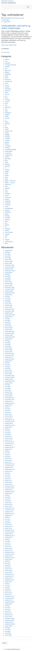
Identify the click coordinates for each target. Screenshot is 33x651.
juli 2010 (7, 605)
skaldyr (7, 199)
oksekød (7, 166)
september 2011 (10, 580)
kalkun (7, 129)
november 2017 (9, 444)
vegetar (7, 234)
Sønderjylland (9, 208)
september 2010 (10, 602)
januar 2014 (8, 528)
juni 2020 (7, 386)
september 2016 (10, 469)
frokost (7, 102)
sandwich (7, 194)
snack (6, 206)
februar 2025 (9, 283)
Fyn (6, 105)
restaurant (8, 184)
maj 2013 (7, 543)
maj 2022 (7, 344)
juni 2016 (7, 475)
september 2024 (10, 293)
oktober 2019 (9, 401)
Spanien (7, 210)
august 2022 (8, 339)
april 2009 (8, 633)
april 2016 (8, 478)
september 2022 (10, 337)
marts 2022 (8, 348)
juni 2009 (7, 629)
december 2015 (9, 486)
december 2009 (9, 618)
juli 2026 (7, 252)
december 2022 (9, 331)
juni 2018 (7, 431)
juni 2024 (7, 298)
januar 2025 (8, 285)
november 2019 (9, 399)
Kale (6, 649)
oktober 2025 (9, 269)
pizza (6, 177)
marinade (8, 146)
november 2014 (9, 510)
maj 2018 (7, 432)
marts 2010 (8, 613)
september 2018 (10, 425)
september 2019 (10, 403)
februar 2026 (9, 261)
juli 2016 (7, 473)
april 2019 (8, 412)
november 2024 (9, 289)
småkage (7, 201)
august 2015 (8, 493)
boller (2, 45)
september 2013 (10, 536)
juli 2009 (7, 628)
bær (6, 68)
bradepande (8, 81)
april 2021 (8, 368)
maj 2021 (7, 366)
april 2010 (8, 611)
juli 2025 (7, 274)
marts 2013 (8, 547)
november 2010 (9, 598)
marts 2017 (8, 458)
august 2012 (8, 559)
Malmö (7, 144)
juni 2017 (7, 453)
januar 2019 (8, 418)
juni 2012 (7, 563)
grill (6, 109)
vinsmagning (8, 241)
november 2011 (9, 576)
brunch (7, 85)
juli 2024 (7, 296)
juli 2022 (7, 340)
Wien (6, 243)
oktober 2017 (9, 445)
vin (6, 238)
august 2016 (8, 471)
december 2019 (9, 398)
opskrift (11, 45)
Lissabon (7, 138)
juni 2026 (7, 254)
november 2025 (9, 267)
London (7, 140)
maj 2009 (7, 631)
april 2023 (8, 324)
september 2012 (10, 558)
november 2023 (9, 311)
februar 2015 (9, 504)
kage (6, 127)
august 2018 (8, 427)
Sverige (7, 216)
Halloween (8, 113)
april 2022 (8, 346)
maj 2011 (7, 587)
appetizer (7, 63)
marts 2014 (8, 524)
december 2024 (9, 287)
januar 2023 (8, 329)
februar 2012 (9, 570)
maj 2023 (7, 322)
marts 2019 (8, 414)
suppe (7, 214)
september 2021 (10, 359)
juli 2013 (7, 539)
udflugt (7, 230)
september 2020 (10, 381)
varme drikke (9, 232)
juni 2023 (7, 320)
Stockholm (8, 212)
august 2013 (8, 537)
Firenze (7, 94)
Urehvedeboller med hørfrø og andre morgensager (15, 27)
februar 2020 (9, 394)
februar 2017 (9, 460)
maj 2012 (7, 565)
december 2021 (9, 353)
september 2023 (10, 315)
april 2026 (8, 258)
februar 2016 (9, 482)
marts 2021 (8, 370)
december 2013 (9, 530)
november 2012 (9, 554)
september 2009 (10, 624)
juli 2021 (7, 363)
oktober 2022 (9, 335)
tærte (6, 221)
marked (7, 148)
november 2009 (9, 620)
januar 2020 (8, 396)
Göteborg (8, 107)
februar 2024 (9, 305)
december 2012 (9, 552)
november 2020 (9, 377)
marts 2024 (8, 304)
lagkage (7, 135)
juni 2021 (7, 364)
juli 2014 (7, 517)
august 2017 (8, 449)
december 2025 (9, 265)
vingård (7, 240)
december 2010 (9, 596)
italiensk (7, 124)
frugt (6, 45)
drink (6, 92)
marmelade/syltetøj (10, 149)
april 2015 (8, 501)
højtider (7, 114)
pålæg (7, 171)
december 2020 (9, 375)
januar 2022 (8, 352)
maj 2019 (7, 410)
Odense (7, 164)
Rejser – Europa (9, 182)
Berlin (6, 76)
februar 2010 (9, 615)
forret (6, 98)
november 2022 (9, 333)
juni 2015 (7, 497)
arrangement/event (10, 65)
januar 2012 (8, 572)
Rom (6, 186)
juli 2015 (7, 495)
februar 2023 (9, 328)
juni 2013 (7, 541)
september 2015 (10, 491)
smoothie (7, 205)
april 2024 (8, 302)
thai (6, 223)
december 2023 (9, 309)
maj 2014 (7, 521)
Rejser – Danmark (10, 181)
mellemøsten (8, 151)
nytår (6, 162)
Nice (6, 160)
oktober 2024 (9, 291)
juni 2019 (7, 409)
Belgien (7, 72)
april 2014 (8, 523)
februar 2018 (9, 438)
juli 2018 (7, 429)
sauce (7, 195)
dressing (7, 90)
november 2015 (9, 488)
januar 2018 (8, 440)
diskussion (8, 89)
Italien (7, 122)
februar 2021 (9, 372)
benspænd (8, 74)
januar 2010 (8, 617)
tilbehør (7, 225)
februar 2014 (9, 526)
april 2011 (8, 589)
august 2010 (8, 604)
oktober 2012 (9, 556)
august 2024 (8, 294)
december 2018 (9, 420)
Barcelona (8, 70)
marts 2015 (8, 502)
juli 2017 (7, 451)
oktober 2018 (9, 423)
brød (6, 83)
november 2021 (9, 355)
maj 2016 (7, 477)
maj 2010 (7, 609)
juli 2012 (7, 561)
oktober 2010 (9, 600)
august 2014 (8, 515)
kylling (7, 133)
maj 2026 (7, 256)
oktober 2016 (9, 467)
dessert (7, 87)
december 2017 (9, 442)
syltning (7, 219)
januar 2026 (8, 263)
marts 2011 (8, 591)
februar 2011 (9, 593)
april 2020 (8, 390)
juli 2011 (7, 583)
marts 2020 (8, 392)
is (5, 120)
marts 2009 (8, 635)
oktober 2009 (9, 622)
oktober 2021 (9, 357)
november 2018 (9, 421)
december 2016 (9, 464)
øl (5, 168)
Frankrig (7, 100)
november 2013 (9, 532)
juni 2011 (7, 585)
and (6, 61)
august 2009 (8, 626)
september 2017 (10, 447)
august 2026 (8, 250)
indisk (6, 116)
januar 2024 (8, 307)
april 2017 (8, 456)
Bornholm (8, 79)
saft (6, 190)
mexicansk (8, 153)
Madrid (7, 142)
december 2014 (9, 508)
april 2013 (8, 545)
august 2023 (8, 317)
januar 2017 (8, 462)
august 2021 (8, 361)
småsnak (7, 203)
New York (8, 159)
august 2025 (8, 272)
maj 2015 (7, 499)
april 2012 (8, 567)
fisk (6, 96)
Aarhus (7, 59)
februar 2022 (9, 350)
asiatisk (7, 67)
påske (7, 175)
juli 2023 (7, 318)
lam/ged (7, 136)
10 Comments (5, 52)
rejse (6, 179)
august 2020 (8, 383)
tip (5, 227)
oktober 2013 (9, 534)
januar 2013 (8, 550)
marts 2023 (8, 326)
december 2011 (9, 574)
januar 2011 (8, 594)
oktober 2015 (9, 490)
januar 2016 (8, 484)
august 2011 (8, 582)
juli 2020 (7, 385)
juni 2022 (7, 342)
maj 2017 (7, 455)
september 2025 (10, 271)
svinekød (7, 217)
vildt (6, 236)
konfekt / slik (8, 131)
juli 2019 (7, 407)
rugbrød (7, 188)
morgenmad (8, 155)
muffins (7, 157)
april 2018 (8, 434)
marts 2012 (8, 569)
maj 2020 (7, 388)
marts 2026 (8, 259)
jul (5, 125)
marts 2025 (8, 282)
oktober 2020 (9, 379)
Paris (6, 173)
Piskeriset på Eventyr (7, 1)
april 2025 (8, 280)
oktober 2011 (9, 578)
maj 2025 (7, 278)
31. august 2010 (6, 22)
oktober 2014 (9, 512)
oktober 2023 (9, 313)
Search (5, 643)
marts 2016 (8, 480)
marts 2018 (8, 436)
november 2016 (9, 466)
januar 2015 (8, 506)
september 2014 (10, 513)
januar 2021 (8, 374)
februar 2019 (9, 416)
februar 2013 (9, 548)
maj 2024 (7, 300)
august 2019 (8, 405)
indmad (7, 118)
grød (6, 111)
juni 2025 (7, 276)
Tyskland (7, 228)
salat (15, 45)
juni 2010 (7, 607)
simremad (8, 197)
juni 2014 (7, 519)
